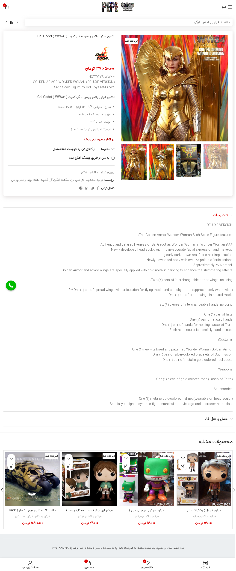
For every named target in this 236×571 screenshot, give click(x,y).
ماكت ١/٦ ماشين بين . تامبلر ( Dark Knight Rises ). (32, 512)
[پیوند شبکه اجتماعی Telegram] (81, 188)
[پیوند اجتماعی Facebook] (97, 188)
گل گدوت (46, 180)
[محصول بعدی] (6, 22)
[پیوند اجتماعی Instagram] (92, 188)
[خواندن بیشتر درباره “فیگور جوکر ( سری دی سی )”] (126, 466)
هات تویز (33, 180)
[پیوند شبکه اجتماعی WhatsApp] (86, 188)
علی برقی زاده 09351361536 (67, 548)
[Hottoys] (102, 54)
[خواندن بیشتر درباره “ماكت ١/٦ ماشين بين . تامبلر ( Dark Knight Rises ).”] (11, 466)
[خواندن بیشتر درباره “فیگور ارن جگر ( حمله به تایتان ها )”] (69, 466)
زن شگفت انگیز (64, 180)
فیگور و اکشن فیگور (206, 22)
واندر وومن (18, 180)
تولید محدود (94, 180)
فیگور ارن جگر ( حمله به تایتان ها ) (89, 510)
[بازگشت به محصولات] (12, 22)
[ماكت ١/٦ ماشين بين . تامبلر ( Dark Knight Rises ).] (32, 479)
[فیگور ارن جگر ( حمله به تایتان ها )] (89, 479)
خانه (227, 22)
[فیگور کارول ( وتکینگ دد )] (204, 479)
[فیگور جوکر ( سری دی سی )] (146, 479)
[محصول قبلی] (17, 22)
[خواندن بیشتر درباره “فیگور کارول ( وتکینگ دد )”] (183, 466)
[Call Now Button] (11, 285)
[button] (223, 88)
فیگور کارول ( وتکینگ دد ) (204, 510)
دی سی (80, 180)
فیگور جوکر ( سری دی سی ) (146, 510)
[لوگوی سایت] (118, 6)
